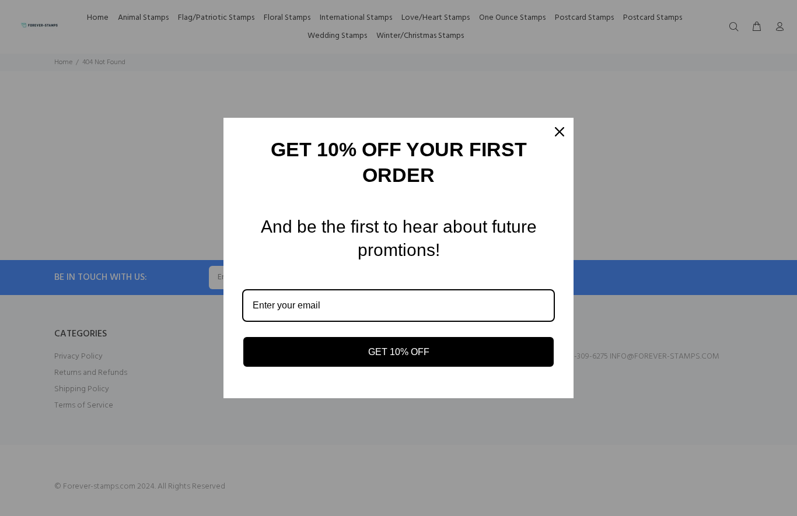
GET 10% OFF (398, 352)
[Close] (560, 132)
